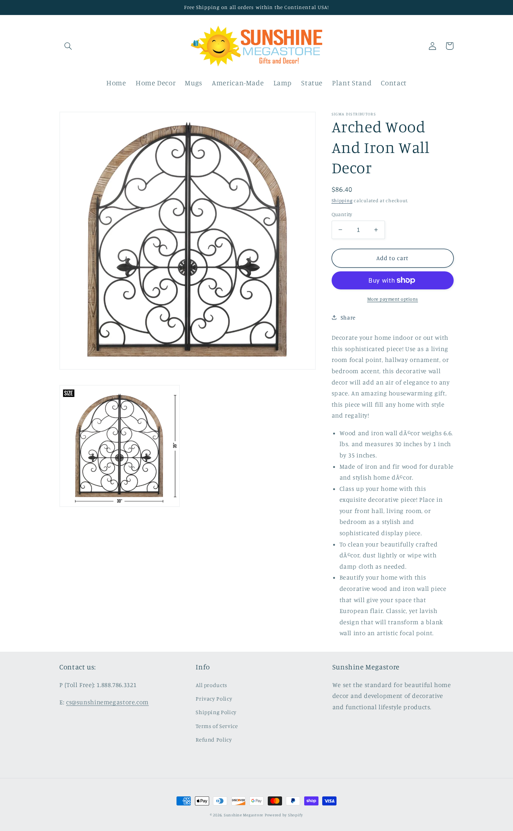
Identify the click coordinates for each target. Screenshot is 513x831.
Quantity (342, 214)
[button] (68, 45)
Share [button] (348, 317)
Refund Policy (214, 739)
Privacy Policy (214, 698)
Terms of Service (217, 726)
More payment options (392, 299)
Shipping (342, 200)
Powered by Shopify (284, 815)
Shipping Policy (216, 712)
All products (211, 685)
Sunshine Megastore (243, 815)
